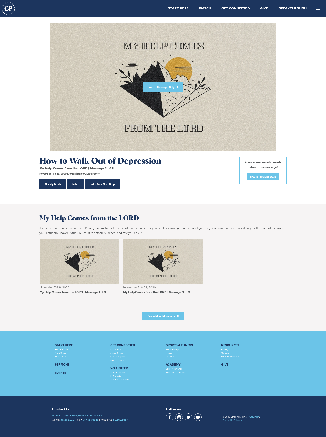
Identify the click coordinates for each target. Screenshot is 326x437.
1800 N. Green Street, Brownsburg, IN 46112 (78, 415)
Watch (205, 8)
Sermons (62, 364)
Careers (225, 352)
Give (264, 8)
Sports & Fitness (179, 345)
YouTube (198, 417)
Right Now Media (230, 356)
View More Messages (161, 316)
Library (224, 349)
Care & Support (118, 356)
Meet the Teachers (175, 372)
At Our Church (117, 372)
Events (60, 373)
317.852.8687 (120, 420)
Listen (75, 184)
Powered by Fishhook (232, 420)
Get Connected (235, 8)
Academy (173, 364)
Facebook (169, 417)
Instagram (179, 417)
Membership (172, 349)
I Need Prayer (117, 360)
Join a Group (116, 352)
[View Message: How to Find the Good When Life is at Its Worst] (163, 261)
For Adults (115, 349)
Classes (170, 356)
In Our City (115, 376)
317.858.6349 (90, 420)
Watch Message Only (162, 87)
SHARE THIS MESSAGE (263, 177)
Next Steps (60, 352)
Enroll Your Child (174, 368)
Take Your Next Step (102, 184)
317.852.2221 (67, 420)
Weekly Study (53, 184)
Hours (169, 352)
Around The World (119, 379)
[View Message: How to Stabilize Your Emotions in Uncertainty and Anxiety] (79, 261)
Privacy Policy (253, 416)
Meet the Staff (62, 356)
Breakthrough (292, 8)
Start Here (178, 8)
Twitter (188, 417)
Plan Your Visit (62, 349)
